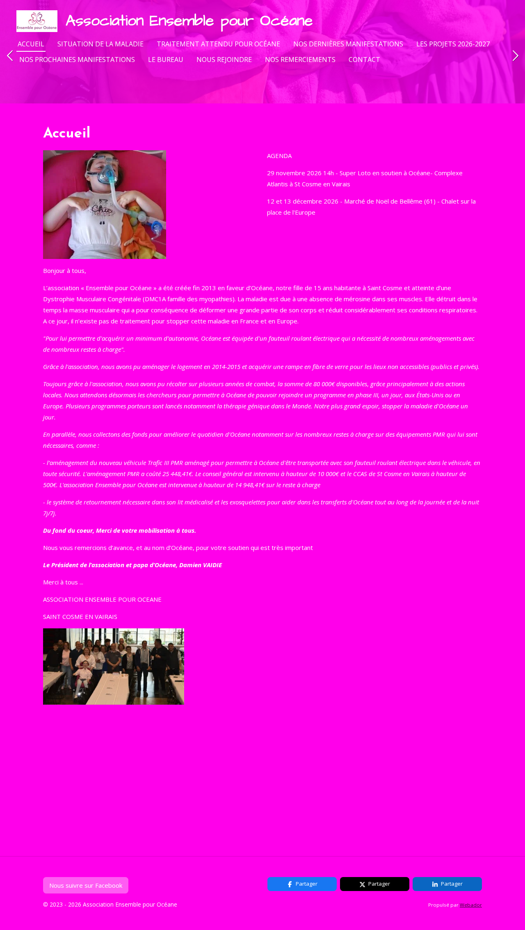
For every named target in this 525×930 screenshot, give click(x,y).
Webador (471, 905)
